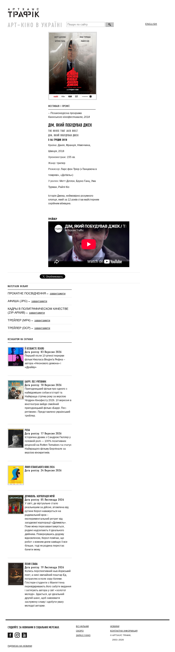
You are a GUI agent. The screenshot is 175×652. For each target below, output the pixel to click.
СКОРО (80, 631)
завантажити (58, 293)
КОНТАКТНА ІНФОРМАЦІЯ (123, 631)
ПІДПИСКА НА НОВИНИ (20, 646)
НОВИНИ (114, 626)
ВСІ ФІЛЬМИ (82, 626)
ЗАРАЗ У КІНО (83, 635)
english (151, 24)
